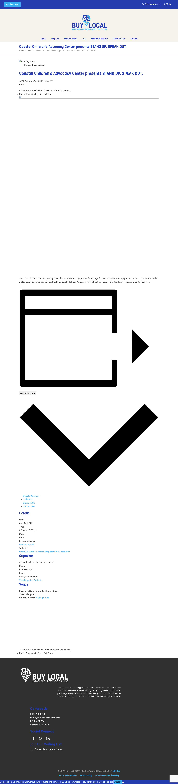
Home (21, 51)
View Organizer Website (30, 580)
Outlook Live (29, 507)
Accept (117, 782)
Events (30, 51)
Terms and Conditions (68, 776)
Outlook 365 (29, 503)
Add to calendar (27, 393)
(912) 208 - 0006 (152, 4)
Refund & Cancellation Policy (107, 776)
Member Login (12, 4)
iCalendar (27, 500)
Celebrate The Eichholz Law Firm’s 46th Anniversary (45, 91)
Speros (116, 771)
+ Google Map (42, 598)
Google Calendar (31, 496)
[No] (123, 782)
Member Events (26, 545)
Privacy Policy (86, 776)
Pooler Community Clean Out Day (36, 94)
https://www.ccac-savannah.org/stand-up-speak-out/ (44, 552)
